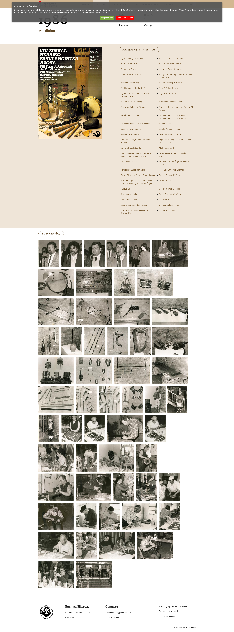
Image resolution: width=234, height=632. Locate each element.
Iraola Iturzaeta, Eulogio (131, 129)
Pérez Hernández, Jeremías (133, 170)
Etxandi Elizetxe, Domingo (132, 102)
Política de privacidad (168, 611)
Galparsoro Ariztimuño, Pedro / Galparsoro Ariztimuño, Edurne (172, 116)
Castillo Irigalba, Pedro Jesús (133, 88)
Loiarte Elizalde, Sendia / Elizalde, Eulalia (135, 141)
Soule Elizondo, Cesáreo (170, 194)
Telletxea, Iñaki (165, 200)
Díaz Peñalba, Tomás (168, 88)
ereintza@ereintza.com (121, 613)
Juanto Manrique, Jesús (169, 129)
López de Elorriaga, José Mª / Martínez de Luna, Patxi (175, 141)
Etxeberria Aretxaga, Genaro (171, 102)
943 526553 (113, 617)
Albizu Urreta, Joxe (129, 64)
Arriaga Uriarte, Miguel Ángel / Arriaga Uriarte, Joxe (175, 75)
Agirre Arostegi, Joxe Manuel (133, 58)
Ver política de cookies (104, 12)
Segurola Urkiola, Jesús (169, 189)
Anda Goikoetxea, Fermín (170, 64)
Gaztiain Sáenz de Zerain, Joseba (135, 124)
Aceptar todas (107, 18)
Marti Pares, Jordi (166, 148)
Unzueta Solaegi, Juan (169, 205)
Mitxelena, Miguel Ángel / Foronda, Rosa (174, 163)
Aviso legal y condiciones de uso (173, 606)
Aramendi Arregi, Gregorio (170, 69)
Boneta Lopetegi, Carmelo (170, 83)
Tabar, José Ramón (129, 200)
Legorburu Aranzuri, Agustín (171, 134)
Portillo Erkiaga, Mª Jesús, (170, 175)
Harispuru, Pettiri (166, 124)
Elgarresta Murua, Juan (169, 93)
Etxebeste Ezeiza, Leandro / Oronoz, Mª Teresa (176, 108)
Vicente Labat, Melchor (131, 134)
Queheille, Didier (166, 181)
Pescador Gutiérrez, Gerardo (171, 170)
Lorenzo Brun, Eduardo (131, 148)
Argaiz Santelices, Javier (131, 74)
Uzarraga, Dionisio (167, 210)
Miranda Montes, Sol (129, 162)
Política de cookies (167, 616)
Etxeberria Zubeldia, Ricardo (133, 107)
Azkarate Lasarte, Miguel (131, 83)
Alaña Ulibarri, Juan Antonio (171, 58)
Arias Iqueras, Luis (129, 194)
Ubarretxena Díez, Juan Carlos (134, 205)
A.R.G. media (191, 627)
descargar (123, 29)
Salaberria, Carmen (129, 69)
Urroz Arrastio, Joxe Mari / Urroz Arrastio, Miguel (134, 211)
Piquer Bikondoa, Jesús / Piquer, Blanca (138, 175)
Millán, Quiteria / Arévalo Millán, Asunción (172, 154)
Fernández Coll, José (130, 115)
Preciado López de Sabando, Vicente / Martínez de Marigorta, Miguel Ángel (137, 182)
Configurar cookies (125, 18)
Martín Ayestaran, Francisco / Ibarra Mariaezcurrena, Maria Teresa (136, 154)
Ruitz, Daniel (126, 189)
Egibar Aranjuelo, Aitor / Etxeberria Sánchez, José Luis (135, 94)
